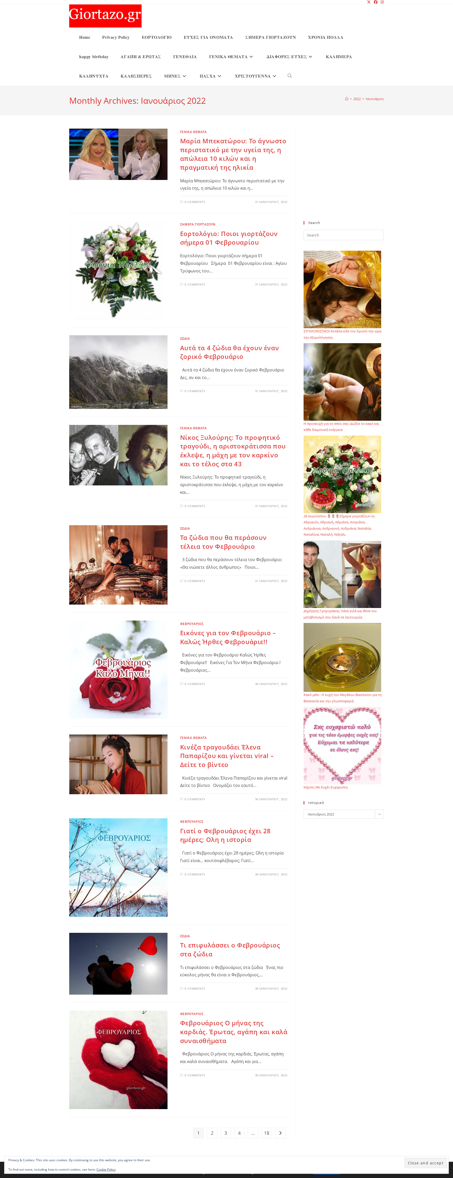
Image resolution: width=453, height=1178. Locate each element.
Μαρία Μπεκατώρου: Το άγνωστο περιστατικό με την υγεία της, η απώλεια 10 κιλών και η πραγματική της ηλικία (233, 154)
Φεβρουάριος (192, 624)
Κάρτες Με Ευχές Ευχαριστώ (326, 787)
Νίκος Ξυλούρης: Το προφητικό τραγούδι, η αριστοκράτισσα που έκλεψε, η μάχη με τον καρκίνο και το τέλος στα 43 (233, 450)
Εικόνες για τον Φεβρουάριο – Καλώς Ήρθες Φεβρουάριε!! (228, 637)
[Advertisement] (344, 178)
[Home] (346, 98)
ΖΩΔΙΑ (185, 338)
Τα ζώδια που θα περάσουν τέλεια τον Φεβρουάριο (223, 542)
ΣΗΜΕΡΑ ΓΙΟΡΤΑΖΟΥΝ (197, 224)
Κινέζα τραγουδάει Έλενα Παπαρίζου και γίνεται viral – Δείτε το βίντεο (227, 756)
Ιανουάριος (375, 98)
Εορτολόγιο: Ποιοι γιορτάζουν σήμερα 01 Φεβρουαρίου (229, 238)
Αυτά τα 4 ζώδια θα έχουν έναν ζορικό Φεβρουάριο (229, 352)
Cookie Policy (106, 1169)
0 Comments (195, 202)
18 (266, 1133)
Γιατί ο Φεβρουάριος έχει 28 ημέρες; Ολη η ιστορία (225, 835)
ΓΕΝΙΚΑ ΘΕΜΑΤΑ (193, 132)
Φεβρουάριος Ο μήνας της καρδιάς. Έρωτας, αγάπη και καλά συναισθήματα (234, 1031)
